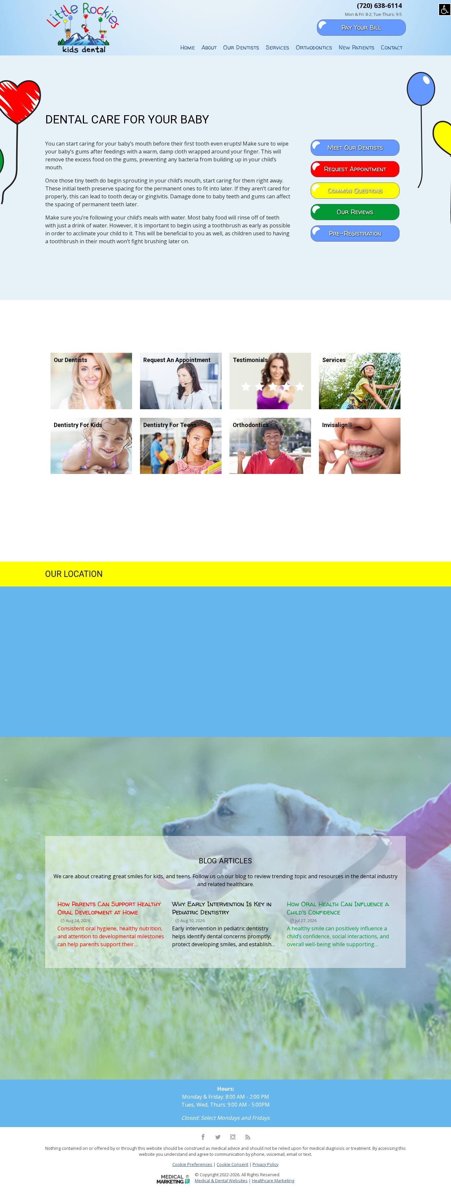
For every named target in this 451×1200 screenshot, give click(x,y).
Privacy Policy (265, 1164)
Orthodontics (314, 47)
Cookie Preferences (192, 1164)
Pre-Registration (355, 233)
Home (187, 47)
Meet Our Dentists (355, 147)
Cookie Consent (232, 1164)
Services (277, 47)
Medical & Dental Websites (221, 1180)
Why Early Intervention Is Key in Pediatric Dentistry (221, 908)
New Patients (356, 47)
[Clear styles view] (444, 9)
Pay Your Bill (361, 27)
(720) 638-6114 (379, 5)
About (209, 47)
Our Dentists (241, 47)
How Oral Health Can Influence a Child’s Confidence (338, 908)
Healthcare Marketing (273, 1180)
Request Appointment (355, 169)
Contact (391, 47)
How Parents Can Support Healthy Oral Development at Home (109, 908)
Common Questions (355, 190)
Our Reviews (355, 212)
